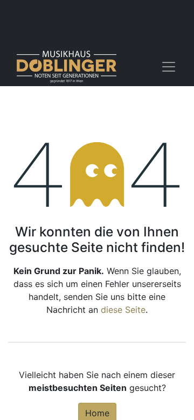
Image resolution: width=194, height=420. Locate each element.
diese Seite (123, 309)
